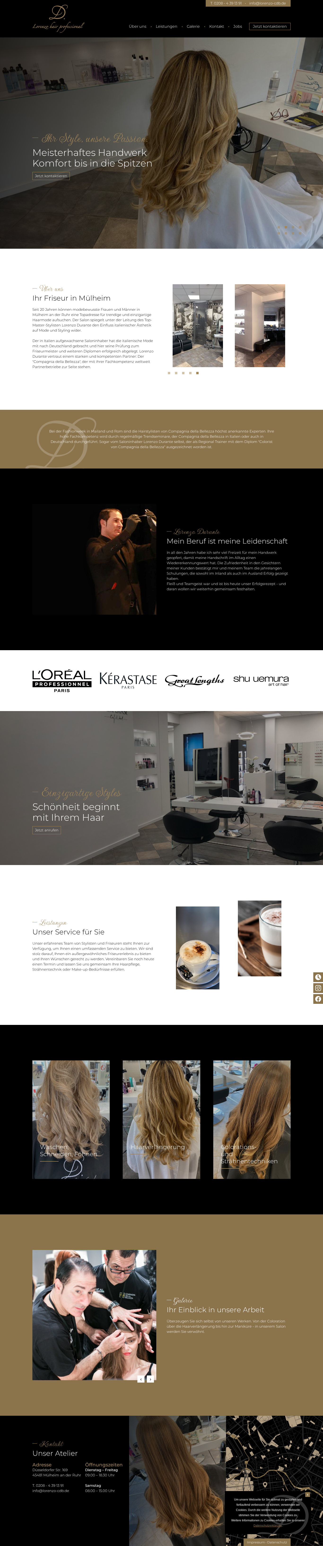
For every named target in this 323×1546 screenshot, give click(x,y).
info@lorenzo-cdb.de (267, 3)
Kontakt (216, 26)
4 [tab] (301, 228)
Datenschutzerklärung (267, 1525)
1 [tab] (280, 228)
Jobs (237, 26)
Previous (140, 1379)
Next (150, 1379)
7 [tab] (294, 234)
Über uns (137, 26)
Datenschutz (277, 1542)
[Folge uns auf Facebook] (318, 999)
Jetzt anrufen (46, 830)
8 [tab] (301, 234)
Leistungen (166, 26)
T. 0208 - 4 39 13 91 (226, 3)
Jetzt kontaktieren (270, 26)
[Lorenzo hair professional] (58, 19)
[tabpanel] (161, 136)
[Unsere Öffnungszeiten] (318, 977)
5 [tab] (280, 234)
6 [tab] (287, 234)
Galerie (193, 26)
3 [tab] (294, 228)
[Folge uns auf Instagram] (318, 988)
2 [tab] (287, 228)
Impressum (256, 1542)
